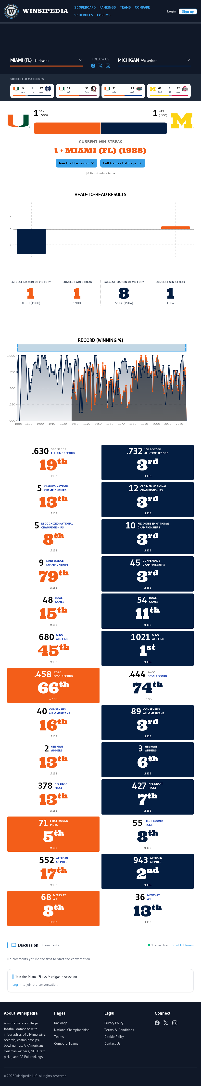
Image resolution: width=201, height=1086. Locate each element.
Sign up (188, 11)
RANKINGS (108, 7)
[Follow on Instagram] (108, 66)
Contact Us (112, 1043)
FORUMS (104, 15)
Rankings (60, 1023)
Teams (59, 1036)
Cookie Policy (114, 1036)
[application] (100, 233)
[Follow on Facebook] (93, 66)
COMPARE (142, 7)
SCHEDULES (83, 15)
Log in (17, 984)
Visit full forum (183, 945)
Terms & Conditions (119, 1030)
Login (171, 11)
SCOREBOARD (85, 7)
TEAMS (125, 7)
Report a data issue (102, 173)
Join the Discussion (73, 163)
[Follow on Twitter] (100, 66)
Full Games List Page (119, 163)
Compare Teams (66, 1043)
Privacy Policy (113, 1023)
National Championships (71, 1030)
